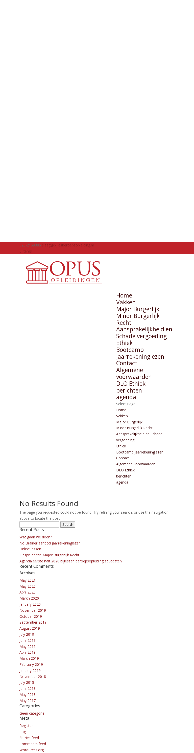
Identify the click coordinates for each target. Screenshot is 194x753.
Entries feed (29, 737)
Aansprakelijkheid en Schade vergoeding (144, 332)
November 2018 (32, 676)
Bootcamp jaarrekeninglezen (140, 353)
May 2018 (27, 694)
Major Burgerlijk (137, 309)
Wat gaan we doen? (35, 537)
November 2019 (32, 610)
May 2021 (27, 580)
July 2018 (26, 682)
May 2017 (27, 700)
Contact (126, 363)
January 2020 (30, 604)
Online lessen (30, 548)
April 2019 (27, 652)
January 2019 (30, 670)
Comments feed (32, 743)
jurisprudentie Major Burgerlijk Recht (49, 555)
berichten (129, 390)
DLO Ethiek (131, 383)
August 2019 (29, 628)
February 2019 (31, 664)
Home (124, 295)
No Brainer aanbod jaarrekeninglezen (50, 543)
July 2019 (26, 634)
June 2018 (27, 688)
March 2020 (29, 598)
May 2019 (27, 646)
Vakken (126, 302)
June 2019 (27, 640)
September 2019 (32, 622)
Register (26, 725)
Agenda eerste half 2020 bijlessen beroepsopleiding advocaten (70, 561)
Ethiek (124, 343)
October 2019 (30, 616)
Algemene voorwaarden (134, 373)
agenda (126, 397)
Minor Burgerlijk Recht (138, 319)
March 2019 (29, 658)
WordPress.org (31, 749)
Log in (24, 731)
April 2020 (27, 592)
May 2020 (27, 586)
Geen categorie (31, 713)
